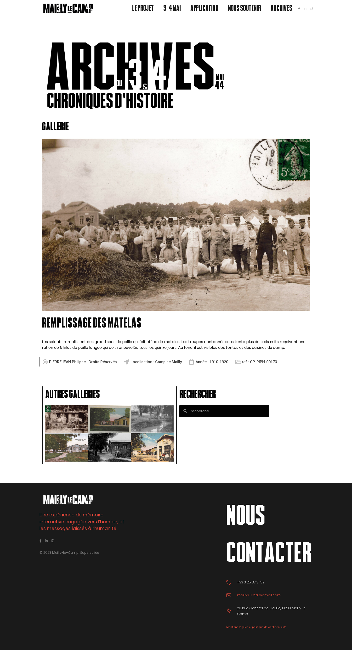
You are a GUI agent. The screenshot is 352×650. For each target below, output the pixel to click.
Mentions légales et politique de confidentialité (256, 627)
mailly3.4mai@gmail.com (259, 595)
